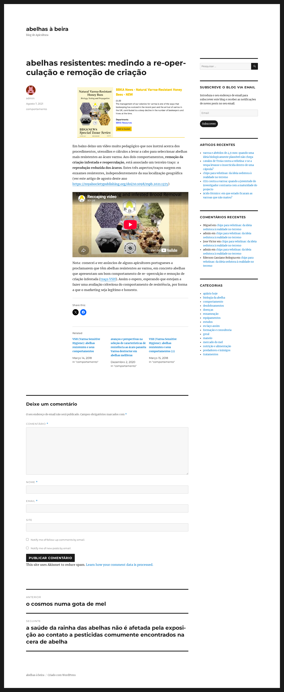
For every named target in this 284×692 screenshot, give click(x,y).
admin (30, 98)
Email (32, 501)
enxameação (211, 314)
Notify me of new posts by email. (51, 548)
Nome (32, 482)
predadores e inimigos (216, 350)
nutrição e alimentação (217, 346)
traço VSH (108, 279)
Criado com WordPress (62, 675)
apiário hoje (210, 293)
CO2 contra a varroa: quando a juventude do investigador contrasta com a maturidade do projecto (230, 185)
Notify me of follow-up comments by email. (58, 539)
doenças (208, 309)
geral (206, 334)
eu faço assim (211, 326)
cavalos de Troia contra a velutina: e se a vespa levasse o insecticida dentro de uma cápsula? (228, 165)
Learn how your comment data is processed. (119, 565)
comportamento (36, 109)
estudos (208, 322)
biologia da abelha (214, 297)
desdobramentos (213, 305)
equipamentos (212, 318)
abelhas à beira (47, 29)
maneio (207, 338)
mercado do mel (213, 342)
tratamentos (210, 354)
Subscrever (209, 123)
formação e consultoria (217, 330)
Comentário (37, 424)
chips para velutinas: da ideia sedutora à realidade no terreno (228, 261)
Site (29, 519)
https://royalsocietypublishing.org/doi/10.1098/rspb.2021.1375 (120, 184)
